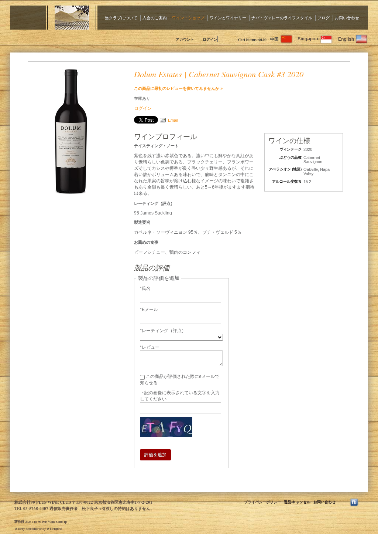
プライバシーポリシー (262, 501)
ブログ (323, 17)
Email (173, 120)
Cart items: (252, 39)
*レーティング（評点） (163, 330)
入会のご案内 (154, 17)
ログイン (210, 39)
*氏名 (145, 288)
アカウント (185, 39)
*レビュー (149, 347)
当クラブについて (121, 17)
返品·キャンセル (297, 501)
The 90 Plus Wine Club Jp (76, 39)
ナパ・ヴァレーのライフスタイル (281, 17)
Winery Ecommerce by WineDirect (38, 528)
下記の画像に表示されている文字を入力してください (180, 396)
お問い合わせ (347, 17)
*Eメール (149, 309)
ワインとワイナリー (228, 17)
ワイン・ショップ (188, 17)
